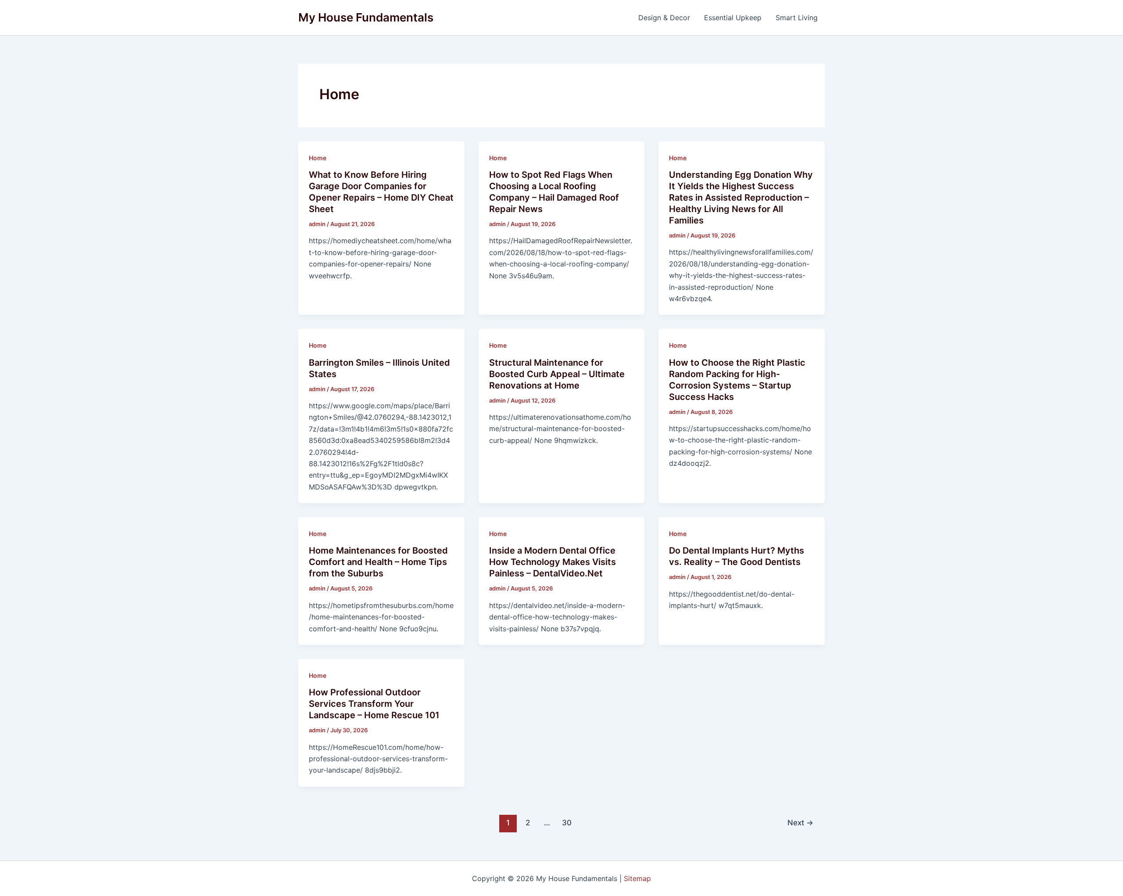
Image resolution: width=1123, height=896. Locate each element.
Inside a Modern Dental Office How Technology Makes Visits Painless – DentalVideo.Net (552, 562)
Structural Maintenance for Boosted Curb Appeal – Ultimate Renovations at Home (557, 374)
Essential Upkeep (733, 17)
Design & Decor (664, 17)
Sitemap (637, 878)
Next (800, 822)
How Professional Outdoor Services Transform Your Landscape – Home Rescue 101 (374, 703)
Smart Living (797, 17)
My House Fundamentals (365, 17)
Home (317, 158)
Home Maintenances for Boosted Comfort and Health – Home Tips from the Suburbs (378, 562)
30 (567, 822)
